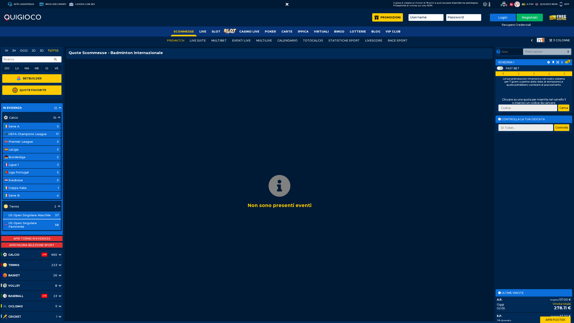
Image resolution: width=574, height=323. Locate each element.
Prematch (175, 40)
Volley (14, 285)
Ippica (303, 31)
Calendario (287, 40)
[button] (287, 4)
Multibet (219, 40)
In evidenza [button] (12, 107)
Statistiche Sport (344, 40)
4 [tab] (549, 73)
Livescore (373, 40)
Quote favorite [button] (33, 90)
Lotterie (358, 31)
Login (502, 17)
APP (566, 4)
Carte (286, 31)
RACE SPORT (397, 40)
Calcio (14, 254)
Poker (270, 31)
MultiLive (264, 40)
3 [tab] (534, 73)
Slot (216, 31)
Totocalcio (313, 40)
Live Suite (198, 40)
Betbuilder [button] (32, 78)
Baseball (16, 296)
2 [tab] (519, 73)
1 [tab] (503, 73)
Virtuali (321, 31)
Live (202, 31)
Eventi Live (241, 40)
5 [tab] (564, 73)
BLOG (375, 31)
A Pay (530, 4)
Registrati (529, 17)
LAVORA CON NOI (84, 4)
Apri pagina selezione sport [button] (31, 245)
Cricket (14, 316)
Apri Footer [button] (555, 319)
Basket (14, 275)
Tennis (13, 265)
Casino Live (249, 31)
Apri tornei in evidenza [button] (31, 238)
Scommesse (184, 31)
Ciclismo (15, 306)
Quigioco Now (549, 4)
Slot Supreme (230, 31)
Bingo (339, 31)
